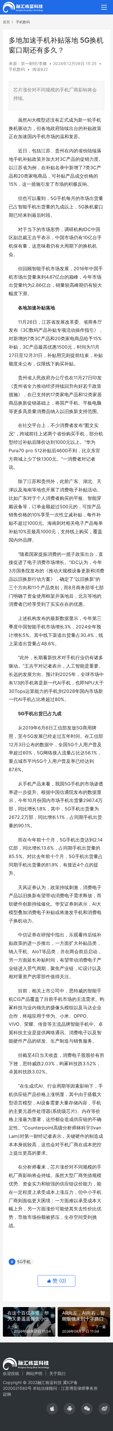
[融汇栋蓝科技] (23, 6)
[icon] (52, 1408)
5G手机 (24, 1261)
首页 (6, 22)
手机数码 (17, 69)
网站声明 (34, 1373)
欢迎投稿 (11, 1373)
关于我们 (57, 1373)
